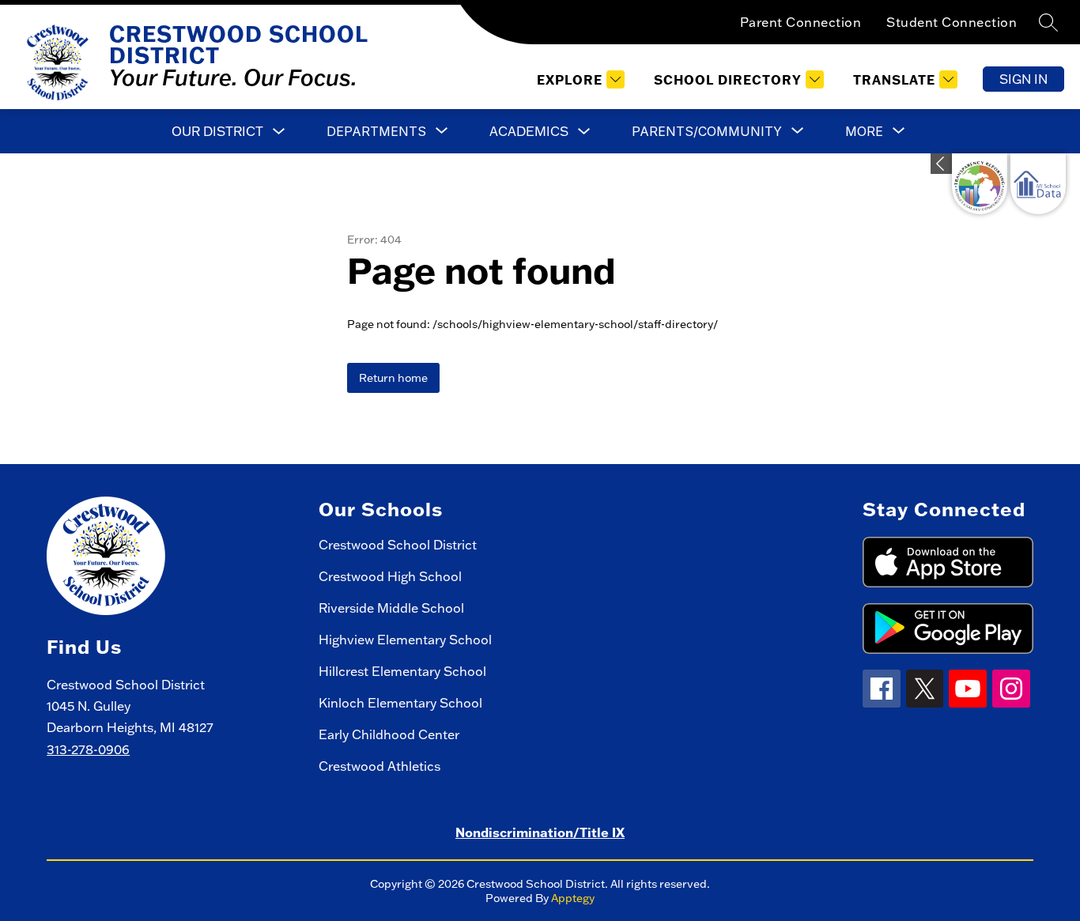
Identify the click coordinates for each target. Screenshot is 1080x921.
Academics (528, 131)
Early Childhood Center (389, 734)
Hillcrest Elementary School (402, 671)
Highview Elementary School (405, 639)
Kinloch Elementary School (400, 703)
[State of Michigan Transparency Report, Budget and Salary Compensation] (979, 183)
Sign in (1023, 79)
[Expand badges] (941, 163)
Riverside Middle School (391, 608)
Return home (393, 378)
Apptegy (573, 898)
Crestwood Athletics (379, 766)
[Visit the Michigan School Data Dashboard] (1038, 183)
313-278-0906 (88, 749)
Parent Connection (801, 22)
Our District (217, 131)
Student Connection (951, 22)
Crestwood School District (398, 545)
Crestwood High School (390, 576)
